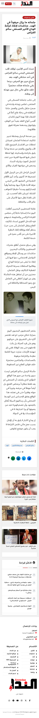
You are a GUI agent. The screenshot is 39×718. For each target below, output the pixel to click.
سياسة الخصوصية (12, 663)
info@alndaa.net (28, 639)
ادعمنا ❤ (8, 3)
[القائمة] (2, 4)
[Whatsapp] (13, 458)
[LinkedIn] (18, 458)
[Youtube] (17, 700)
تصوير (32, 666)
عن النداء (13, 651)
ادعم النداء (12, 674)
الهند (7, 445)
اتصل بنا (13, 670)
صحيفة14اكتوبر (17, 445)
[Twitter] (24, 458)
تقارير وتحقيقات (29, 17)
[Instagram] (21, 700)
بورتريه (32, 663)
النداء (34, 37)
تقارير (33, 651)
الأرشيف (13, 657)
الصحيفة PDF (11, 660)
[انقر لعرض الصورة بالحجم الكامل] (19, 303)
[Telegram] (9, 457)
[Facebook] (29, 458)
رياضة (33, 672)
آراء (33, 657)
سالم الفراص (30, 445)
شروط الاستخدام (10, 667)
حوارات (32, 660)
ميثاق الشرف (11, 654)
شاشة (32, 669)
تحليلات (32, 654)
